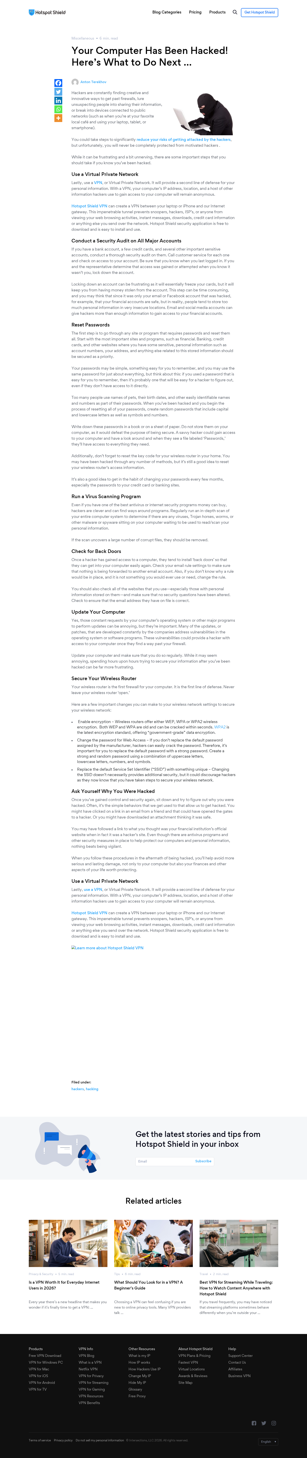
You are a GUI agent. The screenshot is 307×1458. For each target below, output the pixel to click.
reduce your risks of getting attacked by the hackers (184, 140)
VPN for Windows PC (46, 1362)
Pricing (195, 12)
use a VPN (93, 890)
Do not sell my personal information (100, 1440)
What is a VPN (90, 1362)
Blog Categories (166, 12)
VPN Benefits (89, 1403)
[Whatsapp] (58, 109)
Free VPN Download (45, 1356)
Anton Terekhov (93, 82)
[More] (58, 118)
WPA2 (220, 727)
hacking (92, 1089)
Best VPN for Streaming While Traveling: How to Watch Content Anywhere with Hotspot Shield (236, 1288)
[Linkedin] (58, 100)
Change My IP (140, 1376)
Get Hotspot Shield (260, 12)
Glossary (135, 1389)
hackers (77, 1089)
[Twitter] (58, 92)
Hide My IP (137, 1383)
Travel (204, 1274)
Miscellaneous (82, 38)
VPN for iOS (38, 1376)
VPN (98, 183)
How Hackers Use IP (145, 1369)
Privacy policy (63, 1440)
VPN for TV (38, 1389)
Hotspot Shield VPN (89, 206)
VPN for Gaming (92, 1389)
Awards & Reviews (192, 1376)
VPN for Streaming (93, 1383)
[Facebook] (58, 83)
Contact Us (237, 1362)
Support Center (240, 1356)
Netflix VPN (88, 1369)
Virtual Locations (191, 1369)
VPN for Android (42, 1383)
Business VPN (239, 1376)
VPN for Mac (39, 1369)
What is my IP (139, 1356)
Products (217, 12)
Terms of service (40, 1440)
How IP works (139, 1362)
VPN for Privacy (91, 1376)
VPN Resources (91, 1396)
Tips (117, 1274)
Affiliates (235, 1369)
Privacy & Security (41, 1274)
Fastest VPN (188, 1362)
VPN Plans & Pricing (194, 1356)
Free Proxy (137, 1396)
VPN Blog (86, 1356)
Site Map (185, 1383)
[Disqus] (153, 1013)
